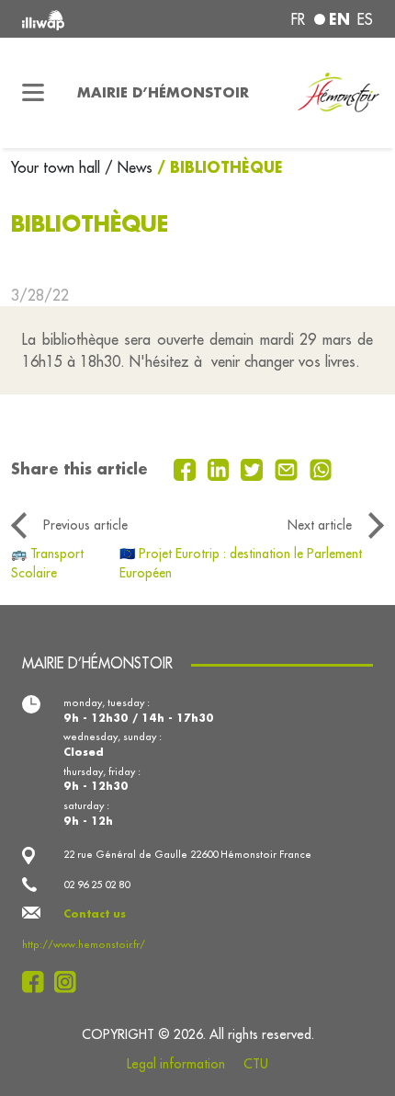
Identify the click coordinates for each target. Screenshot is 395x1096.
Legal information (176, 1064)
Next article (320, 525)
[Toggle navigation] (33, 93)
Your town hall (58, 167)
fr (298, 19)
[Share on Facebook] (187, 468)
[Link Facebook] (38, 982)
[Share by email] (288, 468)
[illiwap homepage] (88, 19)
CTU (255, 1064)
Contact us (94, 913)
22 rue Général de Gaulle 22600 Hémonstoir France (187, 854)
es (365, 19)
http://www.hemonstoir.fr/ (83, 944)
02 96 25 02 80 (96, 884)
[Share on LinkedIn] (221, 468)
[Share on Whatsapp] (321, 468)
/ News (128, 167)
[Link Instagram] (70, 982)
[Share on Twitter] (254, 468)
